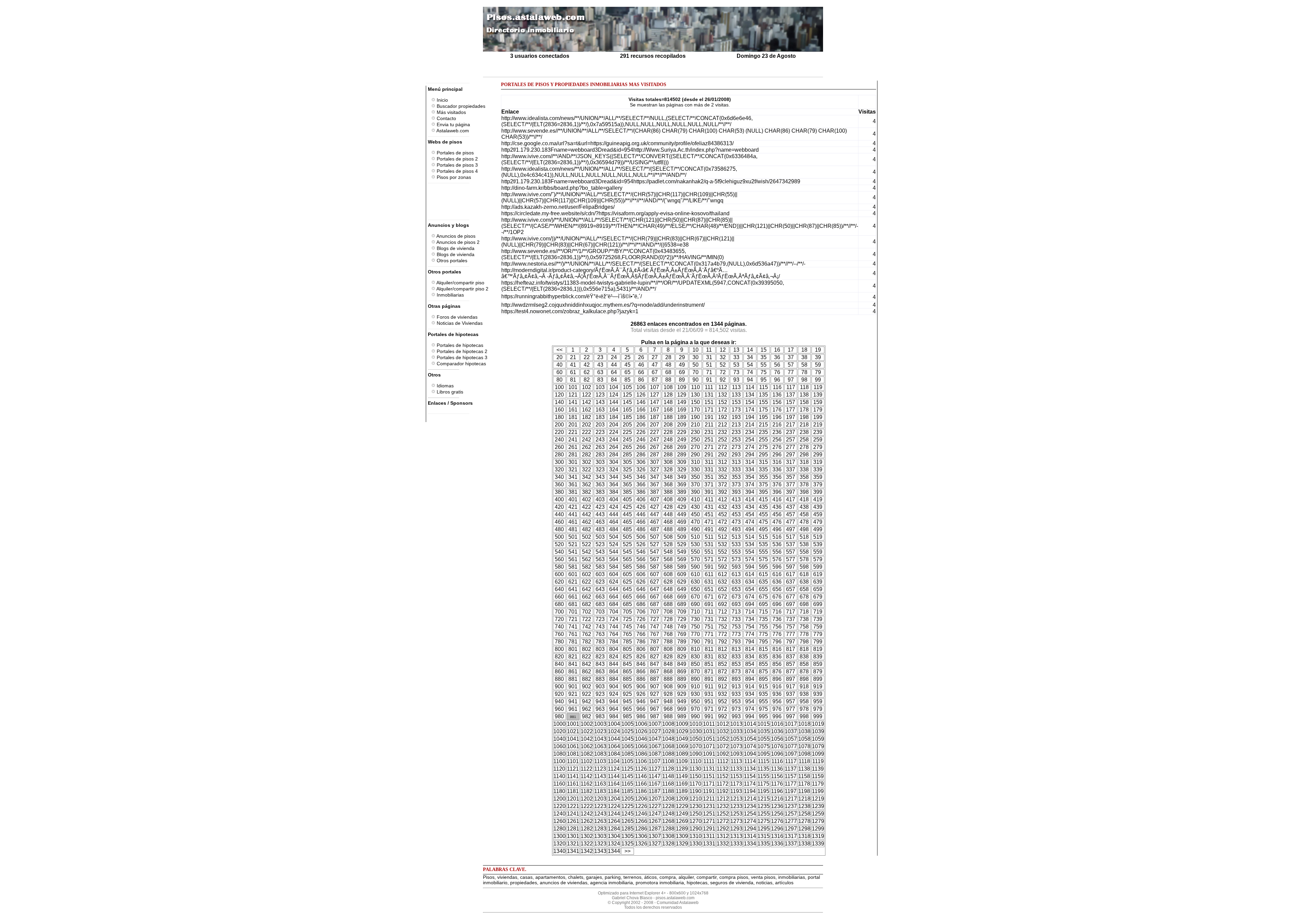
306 (641, 462)
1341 (573, 851)
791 (709, 641)
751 (709, 627)
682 (586, 604)
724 (613, 619)
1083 (600, 754)
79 (818, 372)
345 (627, 477)
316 (777, 462)
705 (627, 612)
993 (736, 716)
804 (613, 649)
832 (722, 656)
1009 (682, 724)
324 (613, 469)
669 (681, 597)
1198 (804, 791)
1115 (763, 761)
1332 (723, 843)
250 (695, 439)
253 (736, 439)
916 (777, 686)
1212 (723, 799)
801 (572, 649)
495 (763, 529)
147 (654, 402)
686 (641, 604)
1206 (641, 799)
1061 (573, 746)
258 (804, 439)
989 (681, 716)
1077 (791, 746)
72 (723, 372)
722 (586, 619)
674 (749, 597)
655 (763, 589)
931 (709, 694)
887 (654, 679)
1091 (709, 754)
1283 (600, 829)
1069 (682, 746)
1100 (559, 761)
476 (777, 522)
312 (722, 462)
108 (668, 387)
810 (695, 649)
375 (763, 484)
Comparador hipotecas (460, 363)
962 (586, 709)
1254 (750, 814)
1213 (736, 799)
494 (749, 529)
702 (586, 612)
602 (586, 574)
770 (695, 634)
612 (722, 574)
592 (722, 567)
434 (749, 507)
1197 (791, 791)
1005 (627, 724)
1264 (614, 821)
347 (654, 477)
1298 (804, 829)
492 (722, 529)
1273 (736, 821)
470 (695, 522)
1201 (573, 799)
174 (749, 410)
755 (763, 627)
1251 (709, 814)
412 (722, 499)
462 (586, 522)
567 (654, 559)
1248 (668, 814)
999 (817, 716)
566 (641, 559)
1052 (723, 739)
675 (763, 597)
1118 (804, 761)
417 (790, 499)
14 (750, 350)
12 (723, 350)
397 (790, 492)
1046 (641, 739)
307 (654, 462)
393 (736, 492)
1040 (559, 739)
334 (749, 469)
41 (573, 365)
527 (654, 544)
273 (736, 447)
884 (613, 679)
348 (668, 477)
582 (586, 567)
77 (791, 372)
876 (777, 671)
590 (695, 567)
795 (763, 641)
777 (790, 634)
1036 (777, 731)
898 (804, 679)
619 (817, 574)
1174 (750, 784)
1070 (695, 746)
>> (627, 851)
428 (668, 507)
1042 (587, 739)
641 (572, 589)
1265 (627, 821)
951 (709, 701)
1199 (818, 791)
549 (681, 552)
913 (736, 686)
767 (654, 634)
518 (804, 537)
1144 (614, 776)
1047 (655, 739)
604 (613, 574)
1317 (791, 836)
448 (668, 514)
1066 (641, 746)
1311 (709, 836)
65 (627, 372)
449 (681, 514)
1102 (586, 761)
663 (600, 597)
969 (681, 709)
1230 (695, 806)
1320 (559, 843)
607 (654, 574)
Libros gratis (449, 392)
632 (722, 582)
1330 (695, 843)
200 (559, 425)
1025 (627, 731)
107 (654, 387)
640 (559, 589)
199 (817, 417)
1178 (804, 784)
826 (641, 656)
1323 (600, 843)
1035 (763, 731)
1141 (573, 776)
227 (654, 432)
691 (709, 604)
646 (641, 589)
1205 (627, 799)
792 (722, 641)
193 (736, 417)
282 (586, 454)
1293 (736, 829)
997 (790, 716)
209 (681, 425)
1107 (654, 761)
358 (804, 477)
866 (641, 671)
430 (695, 507)
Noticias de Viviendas (459, 323)
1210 (695, 799)
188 (668, 417)
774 (749, 634)
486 (641, 529)
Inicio (441, 100)
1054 (750, 739)
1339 (818, 843)
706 (641, 612)
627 (654, 582)
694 (749, 604)
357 (790, 477)
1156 (777, 776)
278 (804, 447)
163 (600, 410)
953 (736, 701)
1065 (627, 746)
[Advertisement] (653, 67)
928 (668, 694)
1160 (559, 784)
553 (736, 552)
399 (817, 492)
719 (817, 612)
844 (613, 664)
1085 (627, 754)
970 (695, 709)
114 (750, 387)
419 (817, 499)
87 (655, 380)
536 (777, 544)
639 (817, 582)
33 (736, 357)
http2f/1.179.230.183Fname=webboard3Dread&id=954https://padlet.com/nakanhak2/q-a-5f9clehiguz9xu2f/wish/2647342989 (650, 181)
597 (790, 567)
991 (709, 716)
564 (613, 559)
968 (668, 709)
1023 (600, 731)
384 (613, 492)
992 (722, 716)
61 (573, 372)
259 (817, 439)
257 (790, 439)
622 (586, 582)
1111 (709, 761)
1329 (682, 843)
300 (559, 462)
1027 (655, 731)
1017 (791, 724)
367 (654, 484)
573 (736, 559)
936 (777, 694)
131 (709, 395)
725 (627, 619)
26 (641, 357)
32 (723, 357)
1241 (573, 814)
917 (790, 686)
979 (817, 709)
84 (614, 380)
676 (777, 597)
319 (817, 462)
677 (790, 597)
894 (749, 679)
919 (817, 686)
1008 (668, 724)
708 (668, 612)
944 (613, 701)
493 (736, 529)
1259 (818, 814)
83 (600, 380)
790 (695, 641)
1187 (654, 791)
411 (709, 499)
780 (559, 641)
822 (586, 656)
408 (668, 499)
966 (641, 709)
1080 (559, 754)
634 (749, 582)
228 (668, 432)
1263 (600, 821)
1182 (586, 791)
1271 (709, 821)
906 (641, 686)
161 (572, 410)
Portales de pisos (454, 152)
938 (804, 694)
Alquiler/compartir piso (459, 282)
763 (600, 634)
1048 (668, 739)
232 (722, 432)
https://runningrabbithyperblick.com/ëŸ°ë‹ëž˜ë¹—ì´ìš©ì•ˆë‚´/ (571, 296)
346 (641, 477)
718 (804, 612)
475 (763, 522)
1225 (627, 806)
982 (586, 716)
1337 (791, 843)
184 (613, 417)
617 (790, 574)
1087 (655, 754)
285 (627, 454)
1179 (818, 784)
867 (654, 671)
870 (695, 671)
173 (736, 410)
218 (804, 425)
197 (790, 417)
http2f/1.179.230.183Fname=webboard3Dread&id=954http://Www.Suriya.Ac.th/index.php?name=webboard (630, 150)
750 (695, 627)
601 (572, 574)
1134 (750, 769)
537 (790, 544)
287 (654, 454)
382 (586, 492)
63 (600, 372)
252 (722, 439)
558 (804, 552)
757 (790, 627)
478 (804, 522)
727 (654, 619)
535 (763, 544)
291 (709, 454)
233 (736, 432)
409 (681, 499)
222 (586, 432)
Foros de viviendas (456, 317)
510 (695, 537)
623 (600, 582)
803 (600, 649)
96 (777, 380)
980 (559, 716)
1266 (641, 821)
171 (709, 410)
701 (572, 612)
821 (572, 656)
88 (668, 380)
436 (777, 507)
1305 (627, 836)
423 (600, 507)
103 (600, 387)
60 (559, 372)
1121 (573, 769)
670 (695, 597)
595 (763, 567)
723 (600, 619)
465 (627, 522)
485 (627, 529)
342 (586, 477)
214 (749, 425)
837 (790, 656)
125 (627, 395)
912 (722, 686)
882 (586, 679)
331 (709, 469)
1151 (709, 776)
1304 (614, 836)
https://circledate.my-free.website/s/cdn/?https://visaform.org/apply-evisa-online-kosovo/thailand (615, 213)
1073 (736, 746)
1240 (559, 814)
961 (572, 709)
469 (681, 522)
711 (709, 612)
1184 (614, 791)
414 (749, 499)
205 (627, 425)
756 (777, 627)
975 (763, 709)
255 (763, 439)
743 (600, 627)
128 (668, 395)
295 (763, 454)
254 (749, 439)
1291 (709, 829)
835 (763, 656)
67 (655, 372)
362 (586, 484)
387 (654, 492)
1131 (709, 769)
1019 (818, 724)
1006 (641, 724)
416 (777, 499)
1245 (627, 814)
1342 (587, 851)
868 (668, 671)
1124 (614, 769)
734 (749, 619)
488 (668, 529)
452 (722, 514)
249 (681, 439)
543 (600, 552)
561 (572, 559)
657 (790, 589)
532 (722, 544)
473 (736, 522)
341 (572, 477)
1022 (587, 731)
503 (600, 537)
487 (654, 529)
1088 (668, 754)
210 (695, 425)
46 (641, 365)
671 (709, 597)
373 (736, 484)
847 (654, 664)
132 (722, 395)
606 (641, 574)
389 (681, 492)
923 (600, 694)
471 (709, 522)
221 (572, 432)
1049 (682, 739)
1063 (600, 746)
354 (749, 477)
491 (709, 529)
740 (559, 627)
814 (749, 649)
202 (586, 425)
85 (627, 380)
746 (641, 627)
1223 (600, 806)
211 (709, 425)
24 (614, 357)
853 (736, 664)
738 (804, 619)
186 (641, 417)
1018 (804, 724)
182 (586, 417)
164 (613, 410)
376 (777, 484)
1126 (641, 769)
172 (722, 410)
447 (654, 514)
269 (681, 447)
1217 (791, 799)
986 (641, 716)
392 (722, 492)
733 (736, 619)
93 (736, 380)
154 (749, 402)
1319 (818, 836)
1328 (668, 843)
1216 (777, 799)
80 (559, 380)
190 (695, 417)
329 (681, 469)
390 (695, 492)
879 (817, 671)
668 (668, 597)
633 (736, 582)
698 (804, 604)
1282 (587, 829)
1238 (804, 806)
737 (790, 619)
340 (559, 477)
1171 (709, 784)
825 (627, 656)
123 (600, 395)
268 (668, 447)
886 (641, 679)
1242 (587, 814)
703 (600, 612)
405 (627, 499)
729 (681, 619)
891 (709, 679)
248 (668, 439)
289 (681, 454)
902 (586, 686)
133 (736, 395)
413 (736, 499)
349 (681, 477)
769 (681, 634)
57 (791, 365)
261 (572, 447)
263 (600, 447)
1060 (559, 746)
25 (627, 357)
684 (613, 604)
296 (777, 454)
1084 (614, 754)
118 (804, 387)
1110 (695, 761)
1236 (777, 806)
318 (804, 462)
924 (613, 694)
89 (682, 380)
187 (654, 417)
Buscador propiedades (460, 106)
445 (627, 514)
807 (654, 649)
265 (627, 447)
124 (613, 395)
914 (749, 686)
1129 (682, 769)
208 (668, 425)
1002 (587, 724)
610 (695, 574)
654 (749, 589)
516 (777, 537)
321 (572, 469)
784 (613, 641)
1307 (655, 836)
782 (586, 641)
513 (736, 537)
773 (736, 634)
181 (572, 417)
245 (627, 439)
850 (695, 664)
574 (749, 559)
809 (681, 649)
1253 (736, 814)
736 (777, 619)
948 (668, 701)
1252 (723, 814)
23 (600, 357)
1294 (750, 829)
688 (668, 604)
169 (681, 410)
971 (709, 709)
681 (572, 604)
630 (695, 582)
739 (817, 619)
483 (600, 529)
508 (668, 537)
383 (600, 492)
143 (600, 402)
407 (654, 499)
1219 (818, 799)
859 (817, 664)
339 (817, 469)
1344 (614, 851)
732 (722, 619)
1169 (682, 784)
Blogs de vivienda (454, 248)
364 (613, 484)
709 (681, 612)
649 (681, 589)
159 (817, 402)
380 (559, 492)
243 (600, 439)
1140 (559, 776)
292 (722, 454)
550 (695, 552)
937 (790, 694)
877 (790, 671)
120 (559, 395)
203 (600, 425)
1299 (818, 829)
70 (695, 372)
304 (613, 462)
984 (613, 716)
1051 (709, 739)
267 (654, 447)
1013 (736, 724)
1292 (723, 829)
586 (641, 567)
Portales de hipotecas (459, 345)
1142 (586, 776)
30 (695, 357)
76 (777, 372)
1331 (709, 843)
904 (613, 686)
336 (777, 469)
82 (587, 380)
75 (763, 372)
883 (600, 679)
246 (641, 439)
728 (668, 619)
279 (817, 447)
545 (627, 552)
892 (722, 679)
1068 (668, 746)
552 (722, 552)
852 (722, 664)
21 (573, 357)
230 (695, 432)
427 (654, 507)
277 (790, 447)
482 (586, 529)
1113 (736, 761)
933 (736, 694)
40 (559, 365)
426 (641, 507)
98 (804, 380)
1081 (573, 754)
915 (763, 686)
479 (817, 522)
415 (763, 499)
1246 (641, 814)
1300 (559, 836)
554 (749, 552)
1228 (668, 806)
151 (709, 402)
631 (709, 582)
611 (709, 574)
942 (586, 701)
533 (736, 544)
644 (613, 589)
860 (559, 671)
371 (709, 484)
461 (572, 522)
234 (749, 432)
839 (817, 656)
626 (641, 582)
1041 (573, 739)
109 (681, 387)
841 (572, 664)
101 (572, 387)
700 (559, 612)
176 (777, 410)
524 (613, 544)
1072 (723, 746)
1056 (777, 739)
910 (695, 686)
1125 (627, 769)
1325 (627, 843)
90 (695, 380)
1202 (587, 799)
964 (613, 709)
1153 (736, 776)
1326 (641, 843)
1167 (654, 784)
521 (572, 544)
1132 (723, 769)
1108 (668, 761)
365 (627, 484)
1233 (736, 806)
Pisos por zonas (453, 177)
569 (681, 559)
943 (600, 701)
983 (600, 716)
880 (559, 679)
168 (668, 410)
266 (641, 447)
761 (572, 634)
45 (627, 365)
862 (586, 671)
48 (668, 365)
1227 (655, 806)
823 (600, 656)
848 (668, 664)
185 (627, 417)
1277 (791, 821)
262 (586, 447)
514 (749, 537)
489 (681, 529)
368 (668, 484)
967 (654, 709)
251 (709, 439)
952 (722, 701)
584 (613, 567)
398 (804, 492)
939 (817, 694)
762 (586, 634)
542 (586, 552)
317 (790, 462)
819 (817, 649)
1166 (641, 784)
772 (722, 634)
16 (777, 350)
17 (791, 350)
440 (559, 514)
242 (586, 439)
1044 (614, 739)
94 (750, 380)
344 (613, 477)
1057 (791, 739)
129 (681, 395)
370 (695, 484)
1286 (641, 829)
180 (559, 417)
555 (763, 552)
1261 (573, 821)
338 (804, 469)
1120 (559, 769)
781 (572, 641)
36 (777, 357)
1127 (654, 769)
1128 (668, 769)
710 (695, 612)
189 (681, 417)
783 (600, 641)
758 (804, 627)
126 (641, 395)
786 (641, 641)
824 (613, 656)
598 (804, 567)
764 (613, 634)
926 (641, 694)
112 (722, 387)
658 (804, 589)
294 (749, 454)
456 (777, 514)
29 (682, 357)
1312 (723, 836)
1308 (668, 836)
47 (655, 365)
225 (627, 432)
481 (572, 529)
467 (654, 522)
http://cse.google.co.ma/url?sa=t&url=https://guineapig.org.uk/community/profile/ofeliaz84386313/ (617, 143)
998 (804, 716)
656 (777, 589)
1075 (763, 746)
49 (682, 365)
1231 (709, 806)
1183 (600, 791)
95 (763, 380)
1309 (682, 836)
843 (600, 664)
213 (736, 425)
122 (586, 395)
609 (681, 574)
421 (572, 507)
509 (681, 537)
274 (749, 447)
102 (586, 387)
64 (614, 372)
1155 (763, 776)
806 (641, 649)
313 (736, 462)
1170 (695, 784)
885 (627, 679)
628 (668, 582)
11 (709, 350)
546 (641, 552)
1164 (614, 784)
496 (777, 529)
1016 (777, 724)
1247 (655, 814)
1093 (736, 754)
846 (641, 664)
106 (641, 387)
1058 (804, 739)
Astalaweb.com (452, 130)
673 (736, 597)
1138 (804, 769)
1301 (573, 836)
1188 (668, 791)
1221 (573, 806)
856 (777, 664)
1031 (709, 731)
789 (681, 641)
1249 (682, 814)
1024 (614, 731)
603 (600, 574)
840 (559, 664)
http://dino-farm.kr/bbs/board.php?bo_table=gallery (561, 188)
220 (559, 432)
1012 (723, 724)
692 (722, 604)
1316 (777, 836)
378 (804, 484)
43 (600, 365)
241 (572, 439)
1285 (627, 829)
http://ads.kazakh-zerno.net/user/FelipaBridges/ (558, 207)
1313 (736, 836)
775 (763, 634)
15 (763, 350)
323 (600, 469)
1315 (763, 836)
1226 (641, 806)
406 (641, 499)
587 (654, 567)
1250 (695, 814)
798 (804, 641)
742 (586, 627)
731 (709, 619)
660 (559, 597)
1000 (559, 724)
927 (654, 694)
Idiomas (444, 385)
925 (627, 694)
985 (627, 716)
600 (559, 574)
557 (790, 552)
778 (804, 634)
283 (600, 454)
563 (600, 559)
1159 (818, 776)
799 (817, 641)
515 (763, 537)
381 (572, 492)
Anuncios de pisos (455, 236)
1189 (682, 791)
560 (559, 559)
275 (763, 447)
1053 (736, 739)
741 (572, 627)
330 (695, 469)
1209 (682, 799)
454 (749, 514)
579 (817, 559)
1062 (587, 746)
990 (695, 716)
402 (586, 499)
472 (722, 522)
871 (709, 671)
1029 (682, 731)
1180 (559, 791)
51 (709, 365)
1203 (600, 799)
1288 (668, 829)
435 (763, 507)
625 (627, 582)
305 (627, 462)
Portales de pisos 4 (456, 171)
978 (804, 709)
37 (791, 357)
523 (600, 544)
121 (572, 395)
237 (790, 432)
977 (790, 709)
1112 (723, 761)
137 (790, 395)
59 (818, 365)
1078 (804, 746)
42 (587, 365)
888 (668, 679)
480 (559, 529)
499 (817, 529)
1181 (573, 791)
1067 (655, 746)
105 (627, 387)
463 (600, 522)
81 (573, 380)
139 (817, 395)
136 (777, 395)
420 (559, 507)
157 (790, 402)
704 (613, 612)
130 (695, 395)
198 (804, 417)
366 (641, 484)
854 (749, 664)
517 (790, 537)
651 (709, 589)
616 (777, 574)
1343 (600, 851)
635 (763, 582)
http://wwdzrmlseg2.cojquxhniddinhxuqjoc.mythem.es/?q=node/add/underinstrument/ (603, 305)
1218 (804, 799)
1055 (763, 739)
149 (681, 402)
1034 (750, 731)
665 (627, 597)
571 (709, 559)
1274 (750, 821)
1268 (668, 821)
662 (586, 597)
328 (668, 469)
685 (627, 604)
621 (572, 582)
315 (763, 462)
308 (668, 462)
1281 (573, 829)
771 (709, 634)
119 (818, 387)
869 (681, 671)
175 (763, 410)
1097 (791, 754)
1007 (655, 724)
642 (586, 589)
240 (559, 439)
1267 (655, 821)
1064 (614, 746)
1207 (655, 799)
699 (817, 604)
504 (613, 537)
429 (681, 507)
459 (817, 514)
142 (586, 402)
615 (763, 574)
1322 (587, 843)
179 (817, 410)
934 (749, 694)
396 (777, 492)
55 (763, 365)
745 (627, 627)
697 (790, 604)
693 (736, 604)
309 (681, 462)
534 (749, 544)
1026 (641, 731)
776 (777, 634)
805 (627, 649)
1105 (627, 761)
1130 (695, 769)
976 (777, 709)
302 (586, 462)
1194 (750, 791)
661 (572, 597)
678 (804, 597)
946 (641, 701)
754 (749, 627)
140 (559, 402)
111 (709, 387)
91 (709, 380)
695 (763, 604)
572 (722, 559)
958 (804, 701)
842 (586, 664)
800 (559, 649)
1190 (695, 791)
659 (817, 589)
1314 (750, 836)
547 (654, 552)
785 (627, 641)
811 (709, 649)
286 (641, 454)
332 (722, 469)
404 (613, 499)
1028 (668, 731)
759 (817, 627)
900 (559, 686)
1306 (641, 836)
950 (695, 701)
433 (736, 507)
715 (763, 612)
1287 (655, 829)
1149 (682, 776)
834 (749, 656)
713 (736, 612)
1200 (559, 799)
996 (777, 716)
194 (749, 417)
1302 (587, 836)
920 (559, 694)
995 (763, 716)
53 (736, 365)
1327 (655, 843)
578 (804, 559)
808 (668, 649)
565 (627, 559)
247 (654, 439)
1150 (695, 776)
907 (654, 686)
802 (586, 649)
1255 (763, 814)
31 (709, 357)
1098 (804, 754)
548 (668, 552)
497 (790, 529)
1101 (573, 761)
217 (790, 425)
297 (790, 454)
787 (654, 641)
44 (614, 365)
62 (587, 372)
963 (600, 709)
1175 (763, 784)
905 (627, 686)
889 (681, 679)
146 (641, 402)
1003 (600, 724)
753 (736, 627)
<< (559, 350)
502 (586, 537)
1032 (723, 731)
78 (804, 372)
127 (654, 395)
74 (750, 372)
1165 (627, 784)
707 (654, 612)
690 (695, 604)
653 (736, 589)
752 (722, 627)
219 (817, 425)
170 (695, 410)
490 (695, 529)
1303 (600, 836)
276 (777, 447)
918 (804, 686)
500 (559, 537)
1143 (600, 776)
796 (777, 641)
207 (654, 425)
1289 (682, 829)
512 (722, 537)
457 (790, 514)
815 (763, 649)
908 (668, 686)
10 (695, 350)
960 (559, 709)
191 (709, 417)
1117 (791, 761)
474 (749, 522)
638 (804, 582)
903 (600, 686)
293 (736, 454)
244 (613, 439)
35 (763, 357)
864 (613, 671)
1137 (791, 769)
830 (695, 656)
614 (749, 574)
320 (559, 469)
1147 (654, 776)
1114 (750, 761)
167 (654, 410)
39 (818, 357)
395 (763, 492)
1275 (763, 821)
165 (627, 410)
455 (763, 514)
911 (709, 686)
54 (750, 365)
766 (641, 634)
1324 (614, 843)
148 (668, 402)
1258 (804, 814)
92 (723, 380)
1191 (709, 791)
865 (627, 671)
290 (695, 454)
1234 (750, 806)
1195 (763, 791)
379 (817, 484)
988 (668, 716)
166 (641, 410)
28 (668, 357)
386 (641, 492)
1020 (559, 731)
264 (613, 447)
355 (763, 477)
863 (600, 671)
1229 (682, 806)
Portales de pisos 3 (456, 165)
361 (572, 484)
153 (736, 402)
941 (572, 701)
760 (559, 634)
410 (695, 499)
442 (586, 514)
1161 (573, 784)
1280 (559, 829)
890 (695, 679)
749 (681, 627)
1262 (587, 821)
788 (668, 641)
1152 (723, 776)
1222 (587, 806)
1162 (586, 784)
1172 (723, 784)
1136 (777, 769)
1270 (695, 821)
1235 (763, 806)
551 (709, 552)
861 (572, 671)
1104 (614, 761)
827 (654, 656)
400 (559, 499)
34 (750, 357)
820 (559, 656)
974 (749, 709)
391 (709, 492)
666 (641, 597)
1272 (723, 821)
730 (695, 619)
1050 (695, 739)
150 (695, 402)
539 (817, 544)
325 (627, 469)
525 (627, 544)
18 (804, 350)
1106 (641, 761)
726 (641, 619)
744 (613, 627)
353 (736, 477)
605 (627, 574)
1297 (791, 829)
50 (695, 365)
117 (790, 387)
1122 (586, 769)
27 (655, 357)
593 (736, 567)
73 (736, 372)
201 (572, 425)
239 (817, 432)
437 (790, 507)
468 (668, 522)
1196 (777, 791)
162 (586, 410)
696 (777, 604)
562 (586, 559)
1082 (587, 754)
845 (627, 664)
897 (790, 679)
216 (777, 425)
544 (613, 552)
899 (817, 679)
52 (723, 365)
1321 (573, 843)
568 (668, 559)
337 (790, 469)
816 (777, 649)
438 (804, 507)
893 (736, 679)
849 (681, 664)
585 (627, 567)
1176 (777, 784)
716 (777, 612)
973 (736, 709)
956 (777, 701)
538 (804, 544)
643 (600, 589)
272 (722, 447)
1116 (777, 761)
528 (668, 544)
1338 (804, 843)
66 (641, 372)
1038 (804, 731)
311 (709, 462)
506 (641, 537)
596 (777, 567)
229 (681, 432)
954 (749, 701)
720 (559, 619)
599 (817, 567)
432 (722, 507)
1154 (750, 776)
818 (804, 649)
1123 (600, 769)
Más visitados (450, 112)
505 (627, 537)
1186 (641, 791)
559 (817, 552)
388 (668, 492)
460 (559, 522)
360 (559, 484)
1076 (777, 746)
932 (722, 694)
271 (709, 447)
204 (613, 425)
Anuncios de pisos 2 (457, 242)
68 (668, 372)
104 (613, 387)
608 (668, 574)
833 (736, 656)
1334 (750, 843)
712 (722, 612)
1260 (559, 821)
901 (572, 686)
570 (695, 559)
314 (749, 462)
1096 (777, 754)
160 (559, 410)
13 (736, 350)
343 (600, 477)
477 (790, 522)
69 (682, 372)
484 (613, 529)
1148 (668, 776)
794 (749, 641)
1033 (736, 731)
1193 (736, 791)
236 (777, 432)
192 (722, 417)
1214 (750, 799)
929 (681, 694)
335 (763, 469)
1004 (614, 724)
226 (641, 432)
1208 (668, 799)
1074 (750, 746)
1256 (777, 814)
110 (695, 387)
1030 (695, 731)
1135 (763, 769)
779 (817, 634)
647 (654, 589)
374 (749, 484)
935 (763, 694)
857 (790, 664)
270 (695, 447)
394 (749, 492)
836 (777, 656)
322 (586, 469)
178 (804, 410)
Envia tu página (452, 124)
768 (668, 634)
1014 (750, 724)
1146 (641, 776)
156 (777, 402)
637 (790, 582)
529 (681, 544)
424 (613, 507)
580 (559, 567)
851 (709, 664)
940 (559, 701)
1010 (695, 724)
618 (804, 574)
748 (668, 627)
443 (600, 514)
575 (763, 559)
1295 (763, 829)
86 (641, 380)
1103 (600, 761)
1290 (695, 829)
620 (559, 582)
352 (722, 477)
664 (613, 597)
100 (559, 387)
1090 (695, 754)
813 (736, 649)
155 (763, 402)
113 (736, 387)
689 (681, 604)
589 (681, 567)
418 (804, 499)
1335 (763, 843)
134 (749, 395)
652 (722, 589)
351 (709, 477)
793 (736, 641)
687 (654, 604)
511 (709, 537)
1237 (791, 806)
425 (627, 507)
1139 (818, 769)
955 (763, 701)
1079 (818, 746)
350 (695, 477)
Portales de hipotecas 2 (461, 351)
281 (572, 454)
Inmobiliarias (449, 295)
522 (586, 544)
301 (572, 462)
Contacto (445, 118)
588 (668, 567)
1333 (736, 843)
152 (722, 402)
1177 (791, 784)
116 (777, 387)
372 (722, 484)
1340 (559, 851)
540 (559, 552)
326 (641, 469)
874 (749, 671)
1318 (804, 836)
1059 (818, 739)
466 (641, 522)
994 (749, 716)
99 (818, 380)
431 (709, 507)
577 (790, 559)
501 (572, 537)
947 (654, 701)
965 (627, 709)
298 (804, 454)
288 (668, 454)
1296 (777, 829)
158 (804, 402)
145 (627, 402)
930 (695, 694)
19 (818, 350)
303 (600, 462)
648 (668, 589)
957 (790, 701)
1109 (682, 761)
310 (695, 462)
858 (804, 664)
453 (736, 514)
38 (804, 357)
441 (572, 514)
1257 (791, 814)
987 (654, 716)
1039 (818, 731)
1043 (600, 739)
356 (777, 477)
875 (763, 671)
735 (763, 619)
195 (763, 417)
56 (777, 365)
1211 (709, 799)
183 (600, 417)
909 (681, 686)
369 (681, 484)
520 (559, 544)
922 (586, 694)
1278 (804, 821)
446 (641, 514)
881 (572, 679)
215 (763, 425)
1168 (668, 784)
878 (804, 671)
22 (587, 357)
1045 (627, 739)
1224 (614, 806)
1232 (723, 806)
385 (627, 492)
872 (722, 671)
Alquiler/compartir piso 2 (461, 288)
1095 (763, 754)
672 (722, 597)
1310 (695, 836)
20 (559, 357)
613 (736, 574)
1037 (791, 731)
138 (804, 395)
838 (804, 656)
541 (572, 552)
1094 (750, 754)
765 (627, 634)
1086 (641, 754)
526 (641, 544)
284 (613, 454)
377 (790, 484)
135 (763, 395)
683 (600, 604)
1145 (627, 776)
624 (613, 582)
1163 (600, 784)
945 (627, 701)
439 (817, 507)
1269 (682, 821)
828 (668, 656)
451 (709, 514)
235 (763, 432)
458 (804, 514)
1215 (763, 799)
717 (790, 612)
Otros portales (451, 260)
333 (736, 469)
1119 (818, 761)
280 (559, 454)
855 (763, 664)
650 (695, 589)
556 (777, 552)
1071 (709, 746)
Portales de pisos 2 (456, 159)
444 (613, 514)
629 (681, 582)
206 (641, 425)
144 (613, 402)
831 (709, 656)
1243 (600, 814)
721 (572, 619)
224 (613, 432)
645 (627, 589)
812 (722, 649)
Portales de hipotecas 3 (461, 357)
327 (654, 469)
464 (613, 522)
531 (709, 544)
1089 (682, 754)
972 (722, 709)
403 (600, 499)
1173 (736, 784)
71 (709, 372)
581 (572, 567)
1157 (791, 776)
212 (722, 425)
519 (817, 537)
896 (777, 679)
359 (817, 477)
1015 (763, 724)
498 (804, 529)
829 (681, 656)
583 (600, 567)
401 (572, 499)
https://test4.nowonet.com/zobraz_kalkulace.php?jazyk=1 (569, 311)
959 (817, 701)
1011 (709, 724)
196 (777, 417)
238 (804, 432)
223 (600, 432)
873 (736, 671)
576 (777, 559)
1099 (818, 754)
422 (586, 507)
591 (709, 567)
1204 (614, 799)
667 (654, 597)
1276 (777, 821)
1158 (804, 776)
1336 (777, 843)
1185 (627, 791)
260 (559, 447)
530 (695, 544)
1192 (723, 791)
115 (763, 387)
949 (681, 701)
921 (572, 694)
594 (749, 567)
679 (817, 597)
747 (654, 627)
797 (790, 641)
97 (791, 380)
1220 (559, 806)
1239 (818, 806)
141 (572, 402)
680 (559, 604)
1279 (818, 821)
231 (709, 432)
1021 (573, 731)
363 (600, 484)
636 (777, 582)
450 (695, 514)
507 (654, 537)
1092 (723, 754)
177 (790, 410)
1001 (573, 724)
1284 (614, 829)
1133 (736, 769)
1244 (614, 814)
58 (804, 365)
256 (777, 439)
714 (749, 612)
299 (817, 454)
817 (790, 649)
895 (763, 679)
